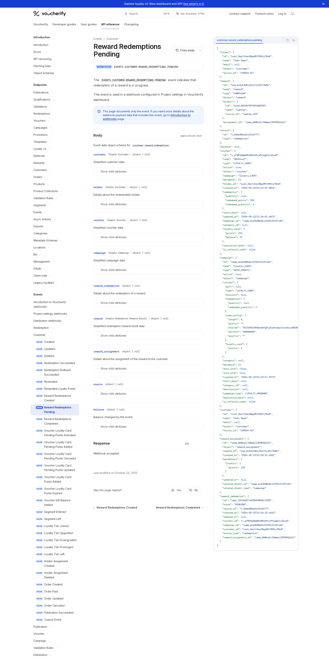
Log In (282, 13)
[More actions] (200, 50)
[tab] (239, 40)
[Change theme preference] (292, 14)
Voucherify (41, 24)
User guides (89, 24)
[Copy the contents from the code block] (287, 40)
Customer (112, 38)
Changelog (131, 24)
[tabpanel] (256, 297)
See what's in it (193, 3)
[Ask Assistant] (293, 40)
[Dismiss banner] (323, 3)
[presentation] (256, 297)
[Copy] (198, 66)
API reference (110, 24)
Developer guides (64, 24)
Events (97, 38)
